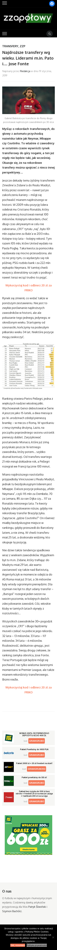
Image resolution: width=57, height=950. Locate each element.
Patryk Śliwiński (37, 906)
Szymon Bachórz (12, 911)
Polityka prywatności (37, 945)
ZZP (22, 46)
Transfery (10, 46)
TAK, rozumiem (17, 945)
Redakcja (25, 71)
